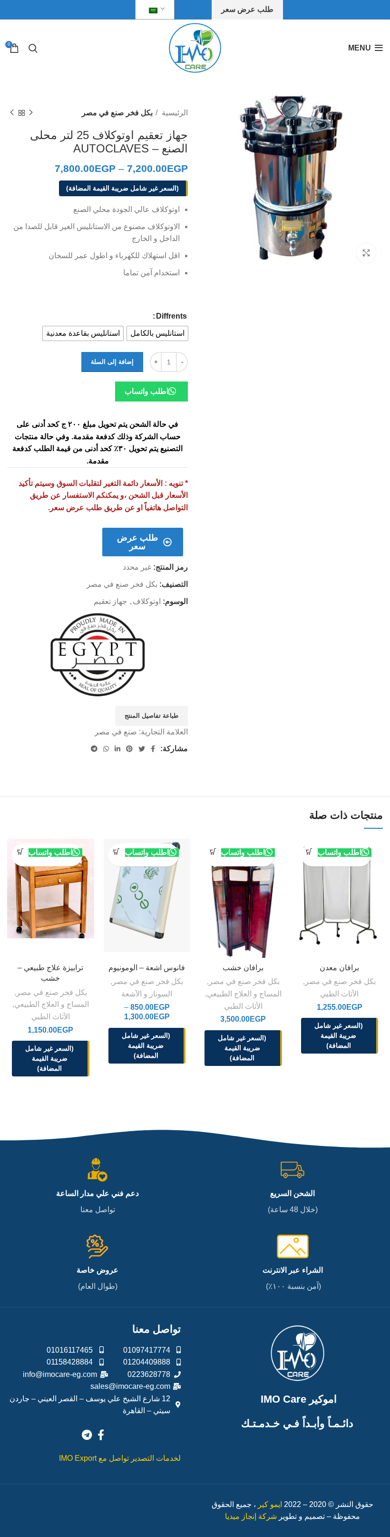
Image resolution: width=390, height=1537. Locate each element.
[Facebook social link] (153, 749)
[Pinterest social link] (129, 749)
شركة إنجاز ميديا (251, 1516)
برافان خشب (243, 968)
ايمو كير (270, 1504)
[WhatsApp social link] (106, 749)
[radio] (157, 333)
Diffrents (171, 316)
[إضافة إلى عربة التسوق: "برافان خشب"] (213, 852)
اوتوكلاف (147, 601)
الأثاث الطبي (339, 994)
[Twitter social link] (142, 749)
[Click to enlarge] (366, 252)
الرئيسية (174, 113)
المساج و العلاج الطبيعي (244, 994)
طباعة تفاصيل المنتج (151, 715)
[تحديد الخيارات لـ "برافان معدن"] (309, 852)
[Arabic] (153, 10)
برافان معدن (339, 968)
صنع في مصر (116, 732)
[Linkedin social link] (117, 749)
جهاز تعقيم (110, 601)
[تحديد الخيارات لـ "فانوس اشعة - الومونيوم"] (116, 852)
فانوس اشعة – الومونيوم (146, 968)
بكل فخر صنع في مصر (117, 113)
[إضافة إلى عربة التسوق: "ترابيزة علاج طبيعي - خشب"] (20, 852)
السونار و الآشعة (146, 994)
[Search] (33, 48)
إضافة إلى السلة (112, 361)
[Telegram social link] (94, 749)
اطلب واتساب (146, 391)
